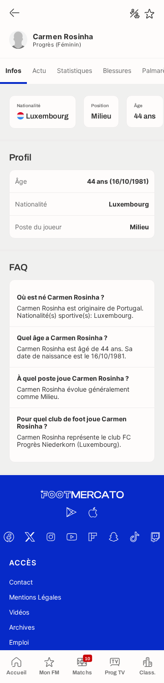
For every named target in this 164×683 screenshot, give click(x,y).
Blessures (117, 70)
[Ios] (92, 512)
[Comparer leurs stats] (134, 13)
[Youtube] (71, 536)
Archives (22, 627)
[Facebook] (8, 536)
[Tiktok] (134, 536)
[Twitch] (155, 536)
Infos (13, 70)
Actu (39, 70)
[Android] (71, 512)
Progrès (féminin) (57, 44)
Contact (21, 582)
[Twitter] (29, 536)
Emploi (19, 642)
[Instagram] (50, 536)
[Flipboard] (92, 536)
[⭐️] (149, 13)
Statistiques (74, 70)
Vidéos (19, 612)
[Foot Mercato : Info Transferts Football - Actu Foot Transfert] (82, 495)
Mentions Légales (35, 597)
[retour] (14, 13)
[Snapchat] (113, 536)
